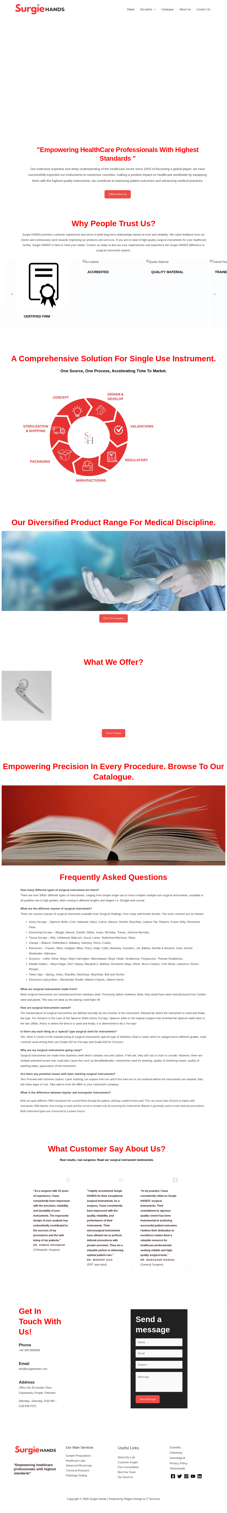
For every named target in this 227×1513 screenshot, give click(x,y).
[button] (5, 71)
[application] (154, 9)
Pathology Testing (76, 1470)
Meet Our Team (127, 1467)
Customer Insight (128, 1457)
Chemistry (176, 1448)
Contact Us (203, 9)
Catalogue (167, 9)
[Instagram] (186, 1471)
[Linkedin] (199, 1471)
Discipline (146, 9)
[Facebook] (173, 1471)
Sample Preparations (78, 1451)
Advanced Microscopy (79, 1460)
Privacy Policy (179, 1458)
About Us (185, 9)
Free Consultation (128, 1462)
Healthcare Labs (75, 1456)
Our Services (125, 1472)
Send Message (148, 1394)
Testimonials (177, 1463)
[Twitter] (179, 1471)
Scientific (175, 1442)
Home (130, 9)
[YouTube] (193, 1471)
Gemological (177, 1453)
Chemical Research (77, 1465)
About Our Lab (126, 1452)
